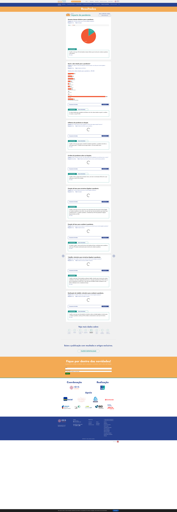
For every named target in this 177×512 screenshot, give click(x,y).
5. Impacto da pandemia (105, 4)
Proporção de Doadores (107, 424)
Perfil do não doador (107, 431)
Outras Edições (110, 1)
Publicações (92, 1)
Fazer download (104, 15)
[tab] (72, 49)
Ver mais (70, 55)
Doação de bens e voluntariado (108, 434)
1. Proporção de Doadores (71, 4)
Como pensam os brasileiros (107, 433)
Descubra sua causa (91, 424)
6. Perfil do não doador (113, 4)
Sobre (86, 1)
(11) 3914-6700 (76, 420)
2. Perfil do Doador (78, 4)
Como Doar (97, 1)
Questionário (64, 4)
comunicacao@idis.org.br (77, 421)
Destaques (59, 4)
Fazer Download (88, 351)
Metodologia (98, 423)
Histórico (97, 421)
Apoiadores (90, 423)
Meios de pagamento (106, 428)
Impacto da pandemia (107, 430)
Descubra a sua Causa (103, 1)
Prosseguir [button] (114, 510)
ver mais (88, 132)
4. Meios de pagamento (96, 4)
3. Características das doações (87, 4)
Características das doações (107, 427)
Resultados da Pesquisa (76, 1)
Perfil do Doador (106, 426)
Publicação (105, 435)
